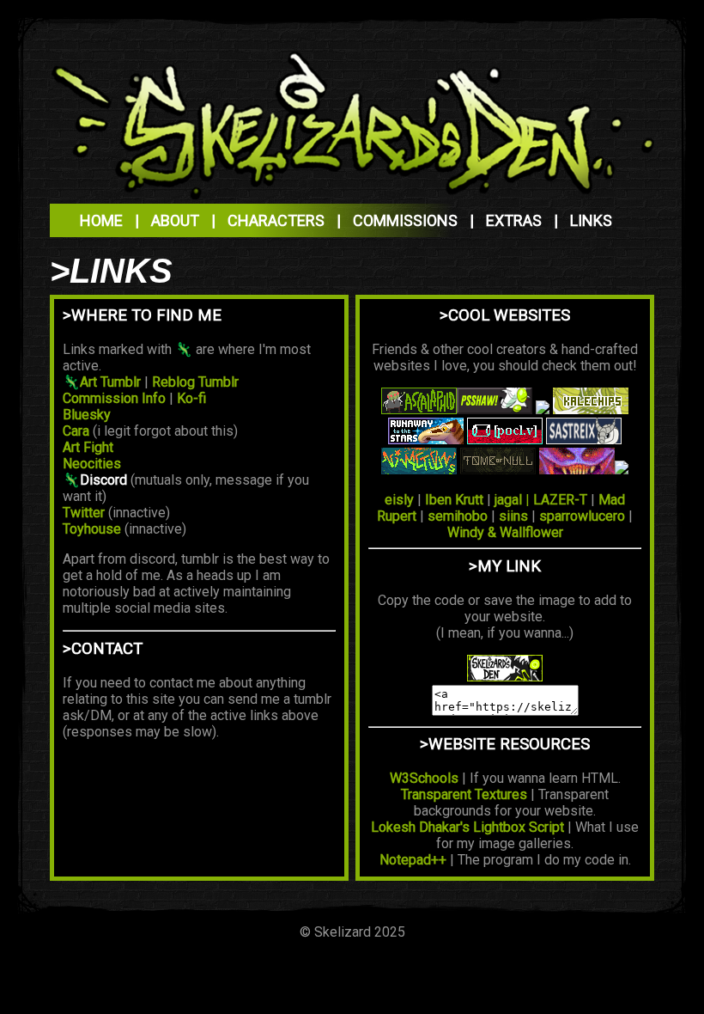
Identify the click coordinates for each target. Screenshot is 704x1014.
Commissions (405, 220)
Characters (276, 220)
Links (591, 220)
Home (101, 220)
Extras (514, 220)
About (175, 220)
